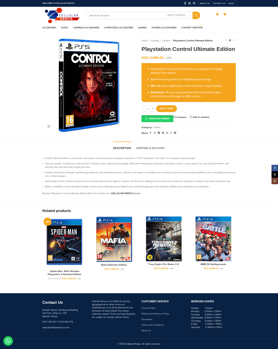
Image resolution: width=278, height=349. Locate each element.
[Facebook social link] (185, 3)
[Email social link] (159, 133)
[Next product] (234, 40)
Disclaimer (147, 319)
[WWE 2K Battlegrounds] (213, 239)
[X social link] (189, 3)
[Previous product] (226, 40)
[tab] (122, 146)
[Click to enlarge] (49, 126)
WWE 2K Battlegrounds (213, 264)
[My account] (209, 15)
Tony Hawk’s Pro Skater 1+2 (163, 264)
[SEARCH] (196, 15)
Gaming (155, 40)
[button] (157, 118)
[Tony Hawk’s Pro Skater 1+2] (164, 239)
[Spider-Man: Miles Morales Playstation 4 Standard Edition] (64, 242)
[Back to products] (230, 40)
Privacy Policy (149, 308)
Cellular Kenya (133, 344)
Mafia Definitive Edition (114, 265)
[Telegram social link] (175, 133)
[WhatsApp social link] (171, 133)
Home (145, 40)
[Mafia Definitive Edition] (114, 239)
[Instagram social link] (194, 3)
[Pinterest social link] (163, 133)
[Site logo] (61, 15)
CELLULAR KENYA (121, 193)
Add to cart (166, 108)
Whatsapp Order (159, 118)
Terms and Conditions (153, 325)
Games (166, 40)
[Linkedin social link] (167, 133)
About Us (146, 330)
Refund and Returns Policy (155, 313)
